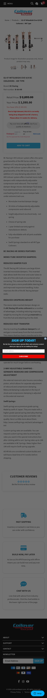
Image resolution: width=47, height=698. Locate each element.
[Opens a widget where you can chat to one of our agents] (37, 694)
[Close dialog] (45, 339)
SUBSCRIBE (23, 356)
